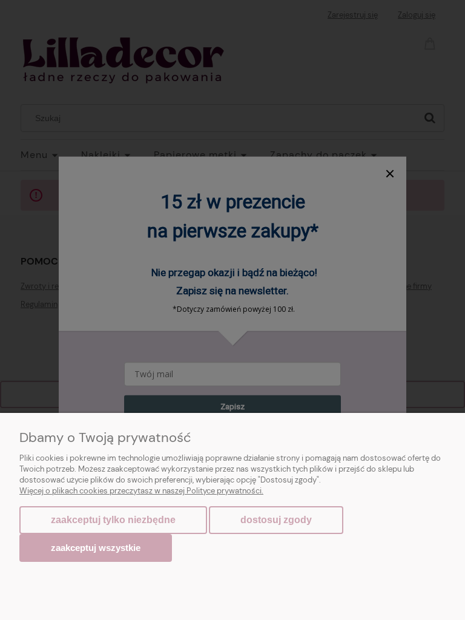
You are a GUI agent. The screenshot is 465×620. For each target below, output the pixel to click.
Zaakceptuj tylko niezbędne (113, 520)
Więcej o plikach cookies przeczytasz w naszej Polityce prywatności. (141, 491)
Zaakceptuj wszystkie (95, 547)
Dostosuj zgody (276, 520)
